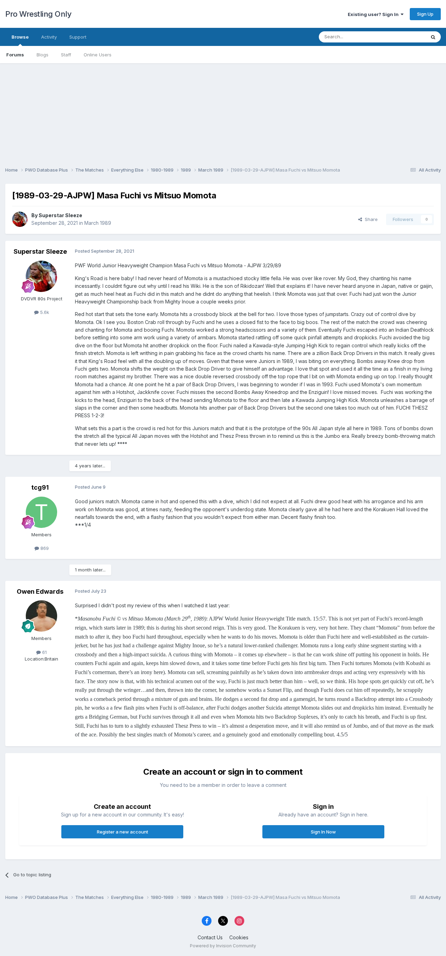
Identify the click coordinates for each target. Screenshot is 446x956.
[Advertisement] (223, 112)
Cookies (238, 937)
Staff (66, 54)
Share (370, 219)
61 (44, 652)
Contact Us (210, 937)
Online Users (98, 54)
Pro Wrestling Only (38, 13)
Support (77, 37)
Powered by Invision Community (223, 945)
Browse (20, 37)
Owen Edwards (40, 591)
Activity (49, 37)
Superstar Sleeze (60, 215)
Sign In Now (323, 832)
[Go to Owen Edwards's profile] (41, 616)
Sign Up (425, 14)
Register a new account (122, 832)
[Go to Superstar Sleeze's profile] (20, 219)
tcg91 (40, 487)
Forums (15, 54)
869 (44, 548)
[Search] (433, 36)
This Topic (405, 36)
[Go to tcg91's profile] (41, 512)
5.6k (44, 312)
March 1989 (97, 223)
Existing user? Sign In (374, 14)
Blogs (42, 54)
